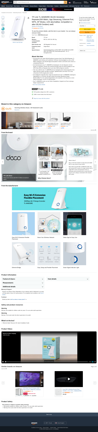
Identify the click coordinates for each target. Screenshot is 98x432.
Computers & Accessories (6, 12)
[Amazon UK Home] (34, 423)
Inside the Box (6, 335)
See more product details (39, 84)
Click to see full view (17, 42)
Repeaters (25, 12)
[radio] (2, 17)
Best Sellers (17, 6)
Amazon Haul (9, 6)
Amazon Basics (33, 6)
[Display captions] (41, 372)
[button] (3, 6)
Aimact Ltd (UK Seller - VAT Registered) (90, 36)
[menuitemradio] (92, 361)
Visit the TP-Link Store (37, 26)
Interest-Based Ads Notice (62, 427)
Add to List (82, 50)
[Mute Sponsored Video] (41, 385)
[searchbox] (40, 2)
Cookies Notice (53, 427)
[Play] (2, 361)
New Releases (24, 6)
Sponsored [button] (93, 129)
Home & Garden (64, 6)
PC (82, 6)
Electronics (86, 6)
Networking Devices (17, 12)
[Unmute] (95, 362)
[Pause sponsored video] (41, 382)
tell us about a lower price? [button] (18, 299)
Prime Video (50, 6)
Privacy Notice (46, 427)
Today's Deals (42, 6)
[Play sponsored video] (69, 379)
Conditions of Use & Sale (36, 427)
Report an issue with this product (42, 98)
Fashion (56, 6)
